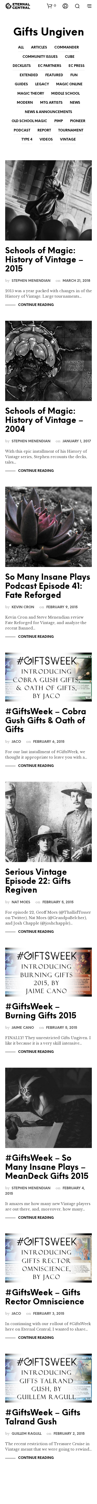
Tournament (70, 130)
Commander (66, 47)
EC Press (77, 66)
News (75, 102)
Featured (54, 75)
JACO (16, 742)
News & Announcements (48, 112)
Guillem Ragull (26, 1434)
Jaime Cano (23, 1028)
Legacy (42, 84)
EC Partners (49, 66)
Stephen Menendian (31, 281)
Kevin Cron (23, 607)
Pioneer (77, 121)
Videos (46, 139)
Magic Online (69, 84)
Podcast (22, 130)
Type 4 (26, 139)
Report (44, 130)
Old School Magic (29, 121)
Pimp (58, 121)
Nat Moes (21, 902)
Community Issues (40, 57)
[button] (51, 5)
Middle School (65, 93)
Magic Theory (30, 93)
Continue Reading (36, 305)
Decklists (22, 66)
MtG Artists (51, 102)
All (21, 47)
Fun (74, 75)
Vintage (68, 139)
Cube (69, 57)
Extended (29, 75)
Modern (25, 102)
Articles (39, 47)
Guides (21, 84)
